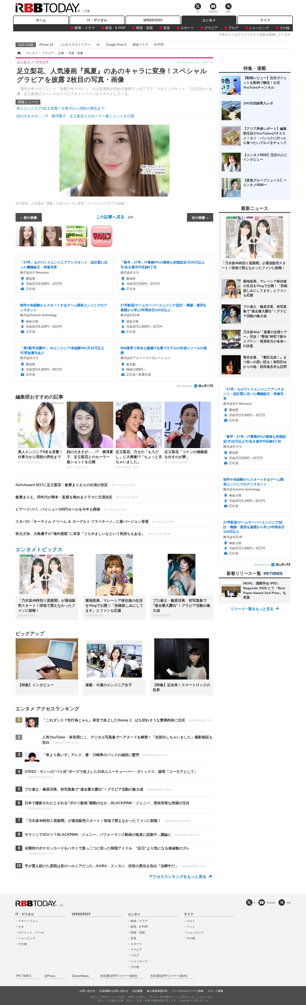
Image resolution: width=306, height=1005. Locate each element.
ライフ (265, 20)
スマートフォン (28, 921)
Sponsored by (184, 386)
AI (98, 44)
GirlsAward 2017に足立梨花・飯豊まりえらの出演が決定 (75, 485)
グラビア (211, 28)
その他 (284, 28)
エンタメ (209, 20)
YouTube (271, 903)
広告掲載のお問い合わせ (113, 990)
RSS (289, 903)
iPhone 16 (46, 44)
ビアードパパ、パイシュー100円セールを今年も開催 (71, 509)
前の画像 (30, 217)
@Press (49, 976)
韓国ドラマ (140, 44)
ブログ (233, 28)
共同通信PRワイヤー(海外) (168, 976)
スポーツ (187, 28)
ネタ (21, 926)
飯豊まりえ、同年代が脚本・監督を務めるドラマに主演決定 (77, 497)
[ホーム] (19, 53)
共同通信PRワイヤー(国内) (118, 976)
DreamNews (80, 976)
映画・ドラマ (85, 28)
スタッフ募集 (215, 990)
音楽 (166, 28)
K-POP (159, 44)
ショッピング (259, 28)
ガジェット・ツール (31, 932)
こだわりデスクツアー (74, 44)
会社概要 (137, 990)
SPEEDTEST (153, 20)
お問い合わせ (87, 990)
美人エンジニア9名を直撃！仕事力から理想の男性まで (60, 108)
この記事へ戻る (114, 216)
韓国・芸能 (144, 28)
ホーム (41, 20)
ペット (190, 926)
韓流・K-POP (115, 28)
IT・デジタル (97, 20)
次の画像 (198, 217)
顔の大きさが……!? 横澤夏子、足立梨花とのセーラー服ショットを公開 (75, 116)
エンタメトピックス (39, 549)
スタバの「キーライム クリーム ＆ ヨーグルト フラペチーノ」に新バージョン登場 (95, 521)
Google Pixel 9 (116, 44)
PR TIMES (23, 976)
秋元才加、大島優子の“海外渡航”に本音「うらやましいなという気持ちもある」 (93, 534)
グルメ (190, 921)
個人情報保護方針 (157, 990)
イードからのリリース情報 (187, 990)
